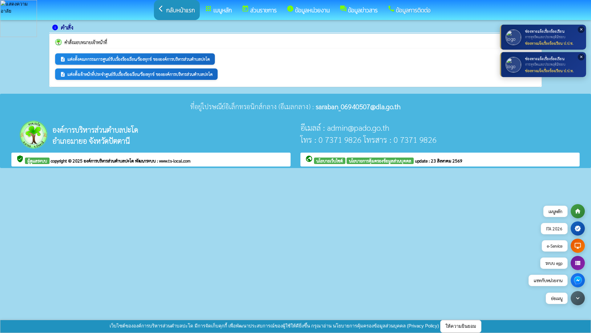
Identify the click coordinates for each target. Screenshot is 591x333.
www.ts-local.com (175, 160)
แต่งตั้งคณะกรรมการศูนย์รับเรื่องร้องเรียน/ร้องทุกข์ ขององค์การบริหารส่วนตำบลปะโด (135, 59)
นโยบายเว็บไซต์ (329, 160)
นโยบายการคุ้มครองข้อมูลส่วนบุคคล (380, 160)
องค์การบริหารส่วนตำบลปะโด (109, 160)
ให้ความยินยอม (460, 326)
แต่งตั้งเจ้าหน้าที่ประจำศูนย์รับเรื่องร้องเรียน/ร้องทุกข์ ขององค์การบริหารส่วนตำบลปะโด (136, 74)
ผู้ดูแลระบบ (37, 160)
